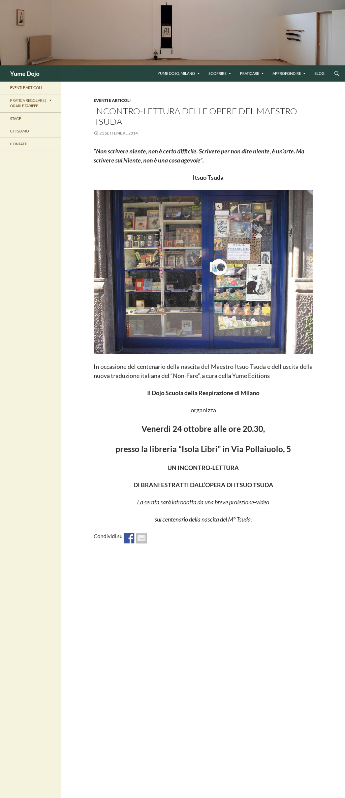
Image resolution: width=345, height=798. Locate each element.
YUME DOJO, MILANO (176, 73)
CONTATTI (18, 144)
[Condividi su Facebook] (129, 538)
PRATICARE (249, 73)
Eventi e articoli (112, 100)
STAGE (15, 118)
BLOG (319, 73)
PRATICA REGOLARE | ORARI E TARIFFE (28, 103)
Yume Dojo (24, 73)
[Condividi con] (141, 538)
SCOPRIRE (217, 73)
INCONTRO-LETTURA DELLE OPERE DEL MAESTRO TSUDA (195, 116)
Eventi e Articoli (26, 87)
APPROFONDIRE (287, 73)
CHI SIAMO (19, 131)
